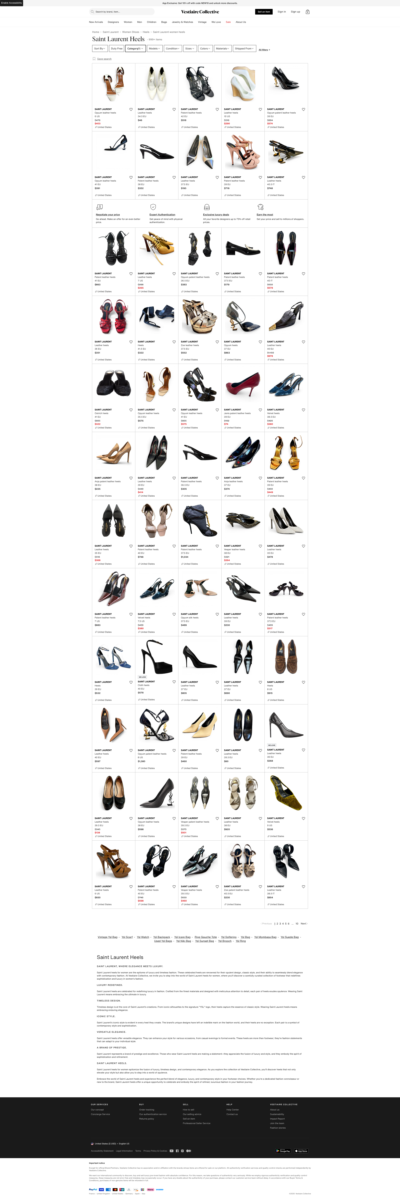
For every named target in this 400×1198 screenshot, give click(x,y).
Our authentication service (153, 1114)
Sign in (282, 11)
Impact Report (277, 1118)
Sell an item (264, 11)
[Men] (144, 22)
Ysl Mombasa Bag (265, 937)
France (92, 1194)
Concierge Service (100, 1114)
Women (128, 22)
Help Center (233, 1109)
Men (139, 22)
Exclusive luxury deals (216, 214)
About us (274, 1109)
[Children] (159, 22)
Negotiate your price (108, 214)
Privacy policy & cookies (155, 1150)
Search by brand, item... (108, 11)
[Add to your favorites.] (131, 109)
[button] (307, 12)
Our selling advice (192, 1114)
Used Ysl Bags (163, 941)
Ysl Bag (245, 937)
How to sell (188, 1109)
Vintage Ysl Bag (108, 937)
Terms (138, 1150)
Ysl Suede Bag (290, 937)
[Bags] (169, 22)
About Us (241, 22)
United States (117, 1194)
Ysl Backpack (161, 937)
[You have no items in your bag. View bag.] (307, 12)
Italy (143, 1194)
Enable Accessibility (11, 3)
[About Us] (248, 22)
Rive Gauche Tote (206, 937)
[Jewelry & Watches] (195, 22)
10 (297, 923)
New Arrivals (96, 22)
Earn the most (265, 214)
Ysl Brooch (225, 941)
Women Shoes (130, 32)
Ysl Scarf (127, 937)
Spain (137, 1194)
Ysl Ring (241, 941)
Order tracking (146, 1109)
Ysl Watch (143, 937)
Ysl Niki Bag (183, 941)
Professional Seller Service (196, 1123)
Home (95, 32)
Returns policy (146, 1118)
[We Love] (223, 22)
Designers (113, 22)
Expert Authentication (162, 214)
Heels (146, 32)
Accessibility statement (102, 1150)
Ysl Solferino (229, 937)
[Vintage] (209, 22)
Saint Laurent (111, 32)
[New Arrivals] (105, 22)
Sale (228, 22)
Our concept (97, 1109)
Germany (129, 1194)
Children (151, 22)
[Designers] (121, 22)
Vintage (202, 22)
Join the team (277, 1123)
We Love (216, 22)
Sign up (295, 11)
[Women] (134, 22)
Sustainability (277, 1114)
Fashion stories (278, 1128)
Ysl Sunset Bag (204, 941)
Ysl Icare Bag (182, 937)
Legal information (124, 1150)
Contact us (232, 1114)
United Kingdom (103, 1194)
